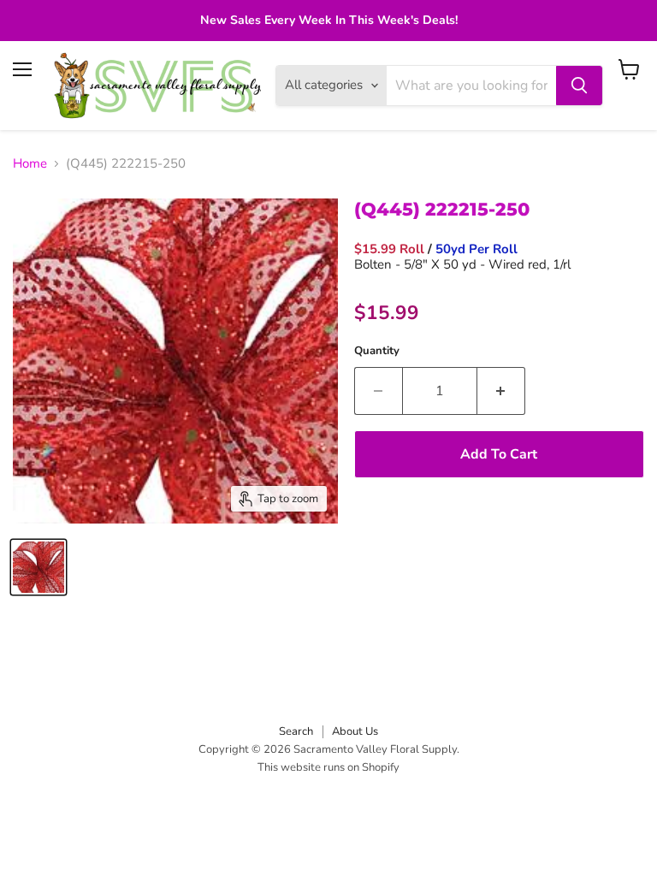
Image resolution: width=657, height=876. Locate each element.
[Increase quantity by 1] (501, 391)
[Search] (579, 85)
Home (30, 164)
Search (296, 731)
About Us (355, 731)
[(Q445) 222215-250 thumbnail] (38, 567)
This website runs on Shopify (328, 767)
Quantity (377, 351)
